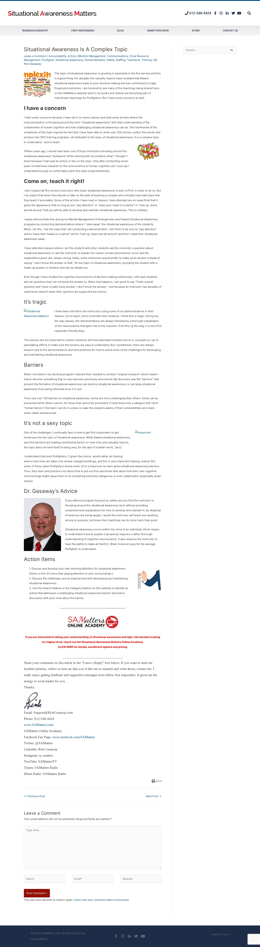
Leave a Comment (35, 56)
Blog (120, 30)
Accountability (57, 56)
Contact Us (230, 30)
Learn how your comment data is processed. (101, 899)
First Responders (82, 30)
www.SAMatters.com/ (39, 725)
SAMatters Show (158, 30)
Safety (110, 60)
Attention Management (91, 56)
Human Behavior (95, 60)
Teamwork (133, 60)
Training (146, 60)
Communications (117, 56)
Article (72, 56)
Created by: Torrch (220, 934)
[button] (249, 13)
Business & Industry (35, 30)
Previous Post (34, 796)
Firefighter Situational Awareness (62, 60)
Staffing (121, 60)
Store (196, 30)
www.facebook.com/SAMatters (73, 737)
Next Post (153, 796)
